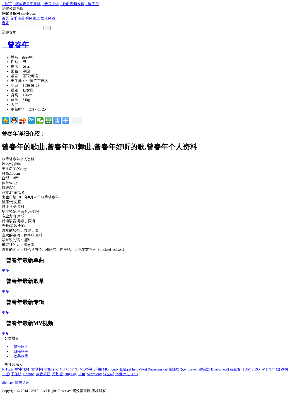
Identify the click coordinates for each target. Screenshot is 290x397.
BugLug (71, 374)
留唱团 (204, 369)
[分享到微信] (40, 120)
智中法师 (22, 369)
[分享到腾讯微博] (31, 120)
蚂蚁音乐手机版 (27, 4)
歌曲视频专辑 (72, 4)
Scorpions (94, 374)
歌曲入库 (22, 382)
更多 (5, 270)
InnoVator (139, 369)
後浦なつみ (178, 369)
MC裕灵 (86, 369)
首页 (7, 4)
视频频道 (32, 18)
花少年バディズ (66, 369)
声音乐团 (43, 374)
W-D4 (266, 369)
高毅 (48, 369)
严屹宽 (58, 374)
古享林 (37, 369)
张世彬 (108, 374)
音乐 (5, 23)
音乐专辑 (50, 4)
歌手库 (92, 4)
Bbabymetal (220, 369)
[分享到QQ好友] (14, 120)
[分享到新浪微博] (22, 120)
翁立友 (235, 369)
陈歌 (276, 369)
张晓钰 (125, 369)
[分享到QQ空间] (5, 120)
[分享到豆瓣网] (48, 120)
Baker (193, 369)
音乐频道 (17, 18)
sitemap (7, 382)
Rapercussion (158, 369)
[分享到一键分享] (57, 120)
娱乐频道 (48, 18)
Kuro (114, 369)
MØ (106, 369)
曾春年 (15, 45)
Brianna (29, 374)
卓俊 (82, 374)
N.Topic (8, 369)
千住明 (16, 374)
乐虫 (98, 369)
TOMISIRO (251, 369)
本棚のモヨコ (126, 374)
